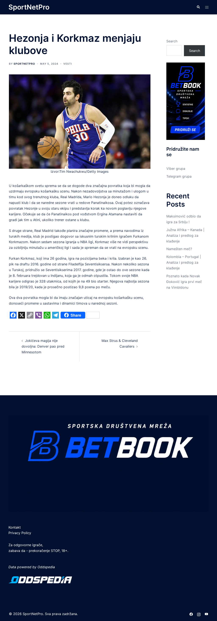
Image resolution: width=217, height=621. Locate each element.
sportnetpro (24, 63)
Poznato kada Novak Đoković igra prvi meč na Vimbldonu (184, 282)
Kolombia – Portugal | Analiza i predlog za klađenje (183, 262)
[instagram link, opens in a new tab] (198, 614)
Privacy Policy (19, 533)
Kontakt (14, 527)
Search (171, 41)
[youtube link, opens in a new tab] (206, 614)
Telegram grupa (179, 176)
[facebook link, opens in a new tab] (191, 614)
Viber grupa (175, 168)
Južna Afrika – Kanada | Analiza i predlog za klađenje (185, 235)
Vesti (67, 63)
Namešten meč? (179, 249)
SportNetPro (28, 7)
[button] (198, 7)
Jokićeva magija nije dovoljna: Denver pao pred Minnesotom (43, 346)
